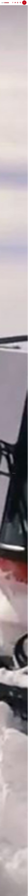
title (7, 438)
